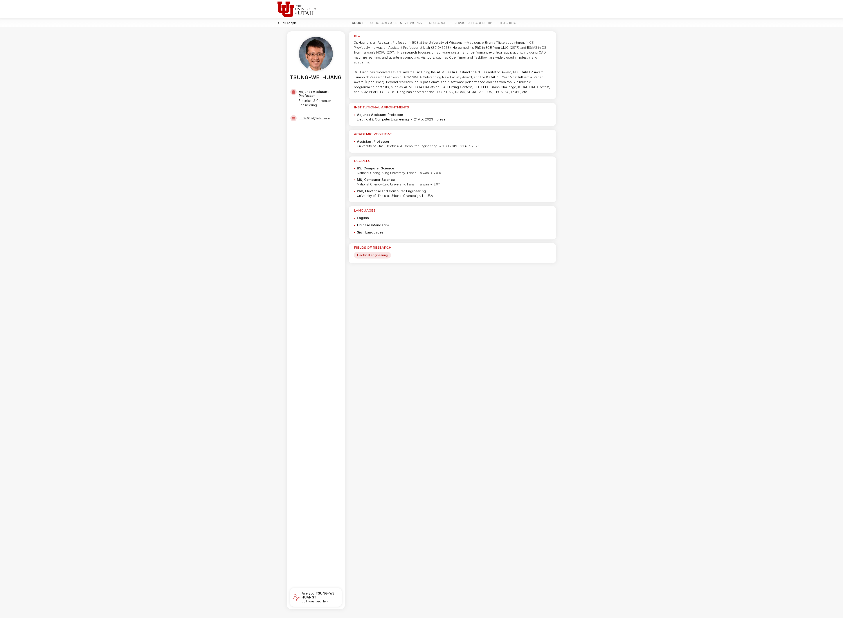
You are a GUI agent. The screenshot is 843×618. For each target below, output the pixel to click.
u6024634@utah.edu (314, 118)
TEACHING (507, 23)
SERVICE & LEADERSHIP (473, 23)
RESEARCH (438, 23)
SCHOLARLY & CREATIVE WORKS (396, 23)
